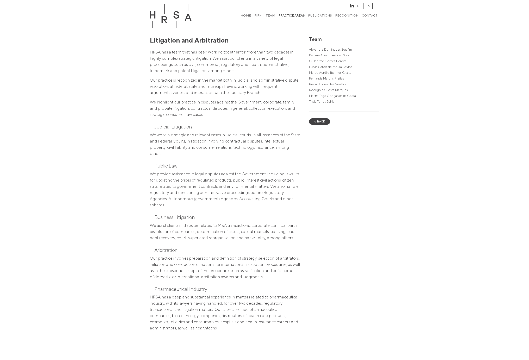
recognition (347, 15)
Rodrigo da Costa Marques (328, 90)
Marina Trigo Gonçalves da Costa (332, 96)
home (246, 15)
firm (258, 15)
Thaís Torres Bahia (321, 101)
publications (320, 15)
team (270, 15)
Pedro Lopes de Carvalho (327, 84)
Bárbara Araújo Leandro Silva (329, 55)
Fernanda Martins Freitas (326, 78)
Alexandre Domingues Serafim (330, 49)
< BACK (319, 121)
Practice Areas (292, 15)
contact (370, 15)
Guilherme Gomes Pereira (327, 61)
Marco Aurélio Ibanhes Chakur (331, 73)
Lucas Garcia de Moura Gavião (330, 67)
